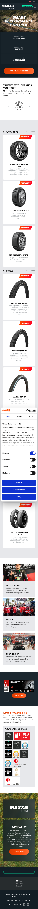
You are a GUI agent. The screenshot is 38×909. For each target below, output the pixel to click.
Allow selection (19, 490)
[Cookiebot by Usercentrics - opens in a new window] (27, 410)
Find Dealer (26, 6)
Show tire (19, 695)
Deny (19, 497)
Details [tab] (19, 416)
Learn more (19, 852)
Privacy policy (19, 883)
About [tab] (31, 416)
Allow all (19, 483)
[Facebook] (24, 904)
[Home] (8, 7)
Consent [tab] (7, 416)
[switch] (33, 459)
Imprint (19, 886)
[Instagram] (28, 904)
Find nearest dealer (19, 71)
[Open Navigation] (35, 6)
